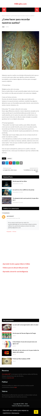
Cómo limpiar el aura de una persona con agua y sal (25, 342)
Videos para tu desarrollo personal (15, 268)
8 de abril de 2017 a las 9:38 (13, 218)
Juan (3, 26)
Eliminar (14, 231)
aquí (15, 387)
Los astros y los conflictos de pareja (23, 190)
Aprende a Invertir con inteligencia (15, 272)
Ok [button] (36, 412)
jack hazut (10, 216)
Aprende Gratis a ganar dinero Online (16, 264)
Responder (9, 231)
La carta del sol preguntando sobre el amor (25, 325)
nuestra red (10, 378)
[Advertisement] (20, 295)
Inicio (3, 15)
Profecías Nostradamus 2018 (21, 359)
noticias (8, 15)
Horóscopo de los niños (20, 181)
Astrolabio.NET (6, 374)
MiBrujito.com (20, 4)
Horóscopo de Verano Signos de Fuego (24, 333)
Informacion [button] (15, 413)
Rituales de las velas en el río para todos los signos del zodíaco (26, 351)
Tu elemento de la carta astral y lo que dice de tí (25, 199)
